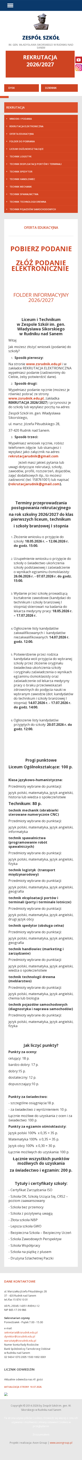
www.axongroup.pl (61, 1442)
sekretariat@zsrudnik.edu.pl (21, 1332)
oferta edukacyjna (21, 133)
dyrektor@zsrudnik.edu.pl (19, 1336)
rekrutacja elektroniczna (26, 126)
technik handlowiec (22, 179)
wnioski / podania (20, 118)
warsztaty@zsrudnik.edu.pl (20, 1340)
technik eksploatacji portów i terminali (35, 164)
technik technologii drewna (27, 201)
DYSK (11, 88)
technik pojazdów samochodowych (32, 209)
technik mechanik (20, 186)
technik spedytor (20, 171)
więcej (41, 31)
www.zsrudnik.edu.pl (43, 364)
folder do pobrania (22, 141)
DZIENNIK (51, 88)
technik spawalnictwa (23, 194)
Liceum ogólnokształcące (26, 148)
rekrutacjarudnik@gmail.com (33, 456)
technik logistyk (20, 156)
